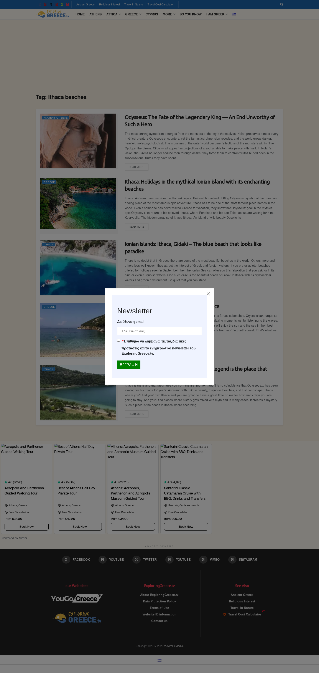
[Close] (208, 294)
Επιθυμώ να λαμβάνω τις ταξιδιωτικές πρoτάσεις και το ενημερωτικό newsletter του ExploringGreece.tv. (159, 347)
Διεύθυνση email (130, 322)
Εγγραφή (129, 365)
